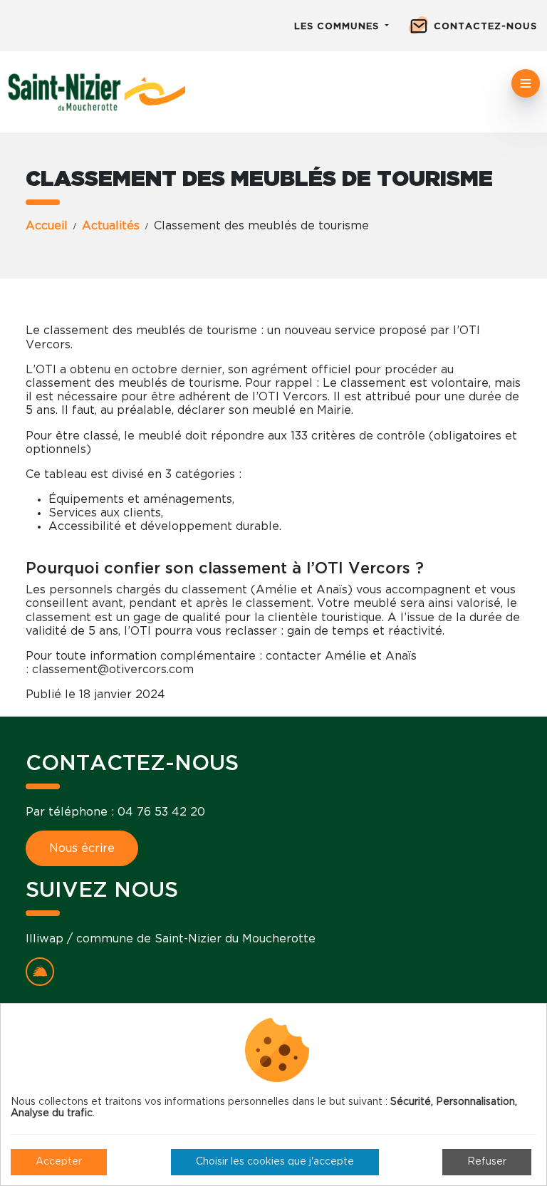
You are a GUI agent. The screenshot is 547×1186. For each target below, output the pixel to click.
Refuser (486, 1162)
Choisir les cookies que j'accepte (275, 1162)
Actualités (111, 226)
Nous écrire (82, 848)
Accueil (47, 226)
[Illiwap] (40, 971)
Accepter (59, 1162)
